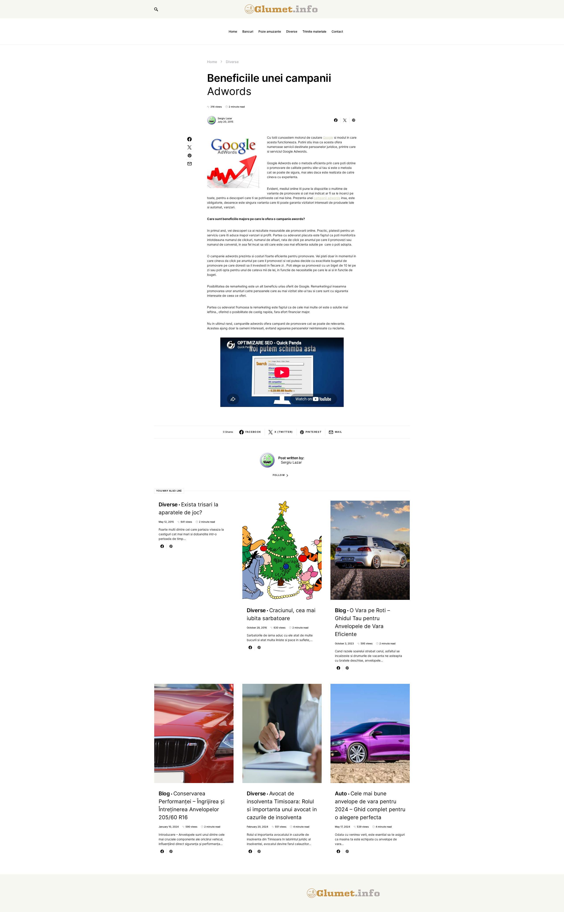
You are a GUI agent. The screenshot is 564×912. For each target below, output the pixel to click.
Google (328, 137)
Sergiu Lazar (225, 118)
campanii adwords (327, 198)
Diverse (232, 62)
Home (212, 62)
